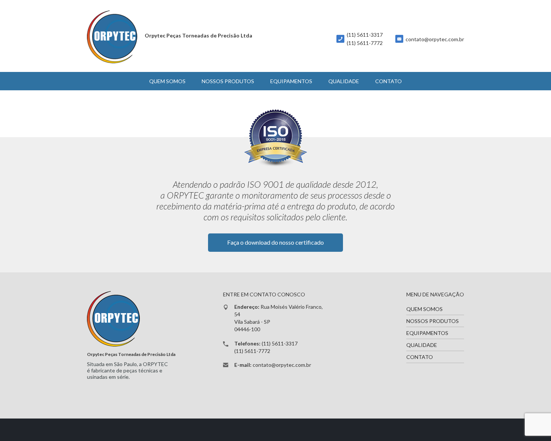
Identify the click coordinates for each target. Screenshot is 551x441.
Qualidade (343, 81)
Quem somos (167, 81)
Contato (388, 81)
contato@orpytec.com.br (435, 39)
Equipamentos (291, 81)
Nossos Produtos (228, 81)
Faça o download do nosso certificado (275, 242)
